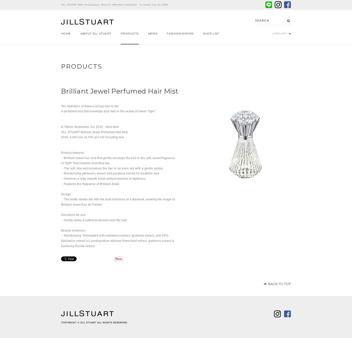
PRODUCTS (81, 66)
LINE (268, 4)
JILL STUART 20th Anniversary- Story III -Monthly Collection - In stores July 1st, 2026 (114, 4)
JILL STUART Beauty (87, 22)
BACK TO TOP (279, 284)
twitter (278, 4)
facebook (287, 4)
